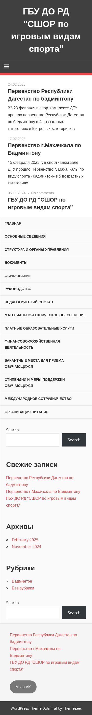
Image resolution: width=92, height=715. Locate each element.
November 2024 (26, 546)
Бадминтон (22, 581)
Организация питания (26, 412)
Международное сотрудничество (38, 398)
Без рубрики (23, 588)
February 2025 (25, 539)
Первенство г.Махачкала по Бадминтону (43, 491)
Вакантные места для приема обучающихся (34, 363)
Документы (16, 262)
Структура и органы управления (37, 249)
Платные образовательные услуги (39, 328)
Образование (18, 276)
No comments (42, 193)
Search (12, 430)
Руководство (18, 289)
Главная (13, 223)
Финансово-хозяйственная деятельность (32, 344)
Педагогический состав (29, 302)
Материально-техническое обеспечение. (46, 315)
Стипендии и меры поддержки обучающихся (35, 382)
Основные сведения (25, 236)
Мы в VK (23, 686)
